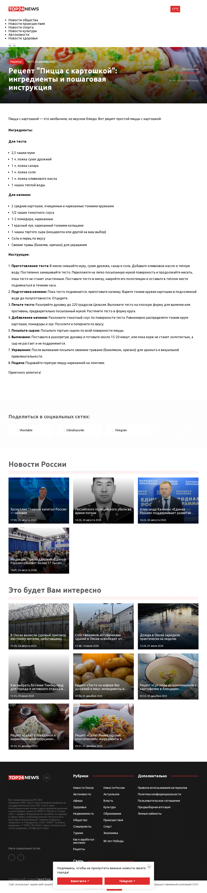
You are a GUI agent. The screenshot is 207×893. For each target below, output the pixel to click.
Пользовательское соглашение (159, 800)
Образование (112, 813)
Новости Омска (83, 787)
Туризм (78, 833)
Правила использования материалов (162, 787)
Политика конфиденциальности (159, 794)
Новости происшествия (26, 23)
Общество (80, 820)
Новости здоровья (23, 38)
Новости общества (23, 20)
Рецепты (79, 849)
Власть (108, 800)
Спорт (108, 826)
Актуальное (111, 794)
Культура (110, 807)
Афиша (77, 800)
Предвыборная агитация (154, 807)
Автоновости (18, 34)
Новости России (114, 787)
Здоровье (80, 807)
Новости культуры (22, 31)
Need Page (44, 879)
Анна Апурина (188, 72)
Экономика (111, 833)
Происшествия (113, 820)
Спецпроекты (82, 826)
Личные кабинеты (150, 813)
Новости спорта (21, 27)
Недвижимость (83, 813)
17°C (175, 9)
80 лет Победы (114, 841)
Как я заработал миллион (83, 841)
